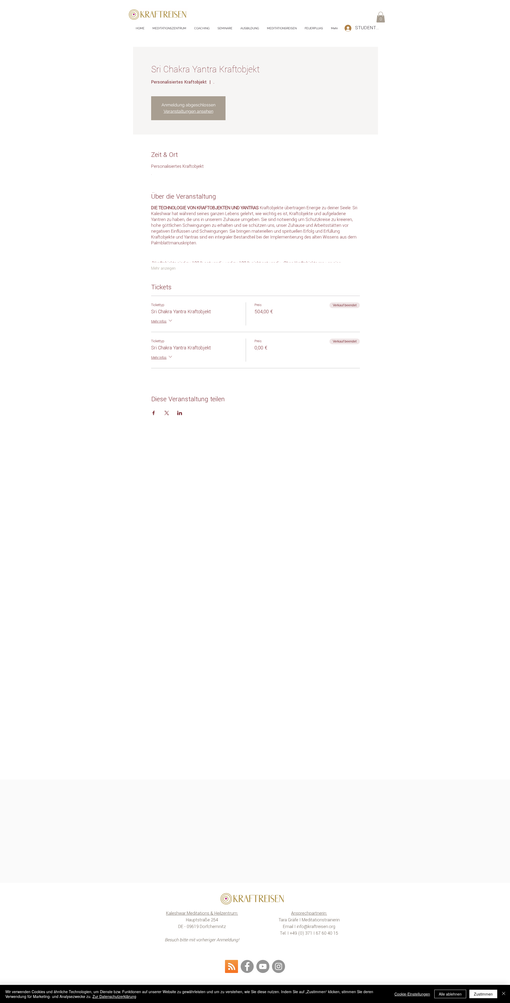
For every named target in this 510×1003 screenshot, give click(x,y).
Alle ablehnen (450, 994)
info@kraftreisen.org (316, 926)
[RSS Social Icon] (231, 966)
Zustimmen (483, 994)
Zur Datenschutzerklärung (114, 996)
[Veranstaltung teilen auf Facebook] (153, 413)
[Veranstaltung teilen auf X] (166, 413)
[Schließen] (503, 994)
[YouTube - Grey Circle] (262, 966)
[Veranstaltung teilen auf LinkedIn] (179, 413)
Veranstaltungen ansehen (188, 111)
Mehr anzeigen (163, 268)
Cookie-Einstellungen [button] (412, 994)
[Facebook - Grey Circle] (247, 966)
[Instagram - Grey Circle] (278, 966)
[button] (380, 17)
